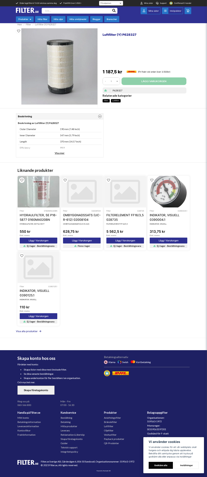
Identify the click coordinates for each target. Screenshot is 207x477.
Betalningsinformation (29, 421)
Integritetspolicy (69, 451)
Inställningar (186, 465)
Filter (28, 24)
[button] (18, 31)
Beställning (66, 417)
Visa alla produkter (27, 331)
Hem (19, 24)
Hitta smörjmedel (77, 19)
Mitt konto (23, 417)
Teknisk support (69, 447)
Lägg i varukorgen (38, 240)
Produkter (25, 20)
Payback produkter (114, 438)
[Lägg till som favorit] (172, 10)
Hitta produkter (69, 426)
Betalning (66, 421)
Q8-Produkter (111, 443)
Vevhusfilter (110, 434)
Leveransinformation (28, 426)
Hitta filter (42, 19)
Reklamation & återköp (73, 434)
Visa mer (60, 153)
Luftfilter (115, 101)
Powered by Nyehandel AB (103, 471)
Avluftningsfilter (112, 417)
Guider (64, 443)
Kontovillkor (24, 430)
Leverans (65, 430)
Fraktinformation (26, 434)
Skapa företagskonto (36, 390)
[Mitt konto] (150, 10)
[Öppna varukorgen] (188, 11)
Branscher (112, 19)
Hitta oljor (58, 19)
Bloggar (96, 19)
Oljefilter (109, 430)
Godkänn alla (160, 465)
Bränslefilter (110, 421)
